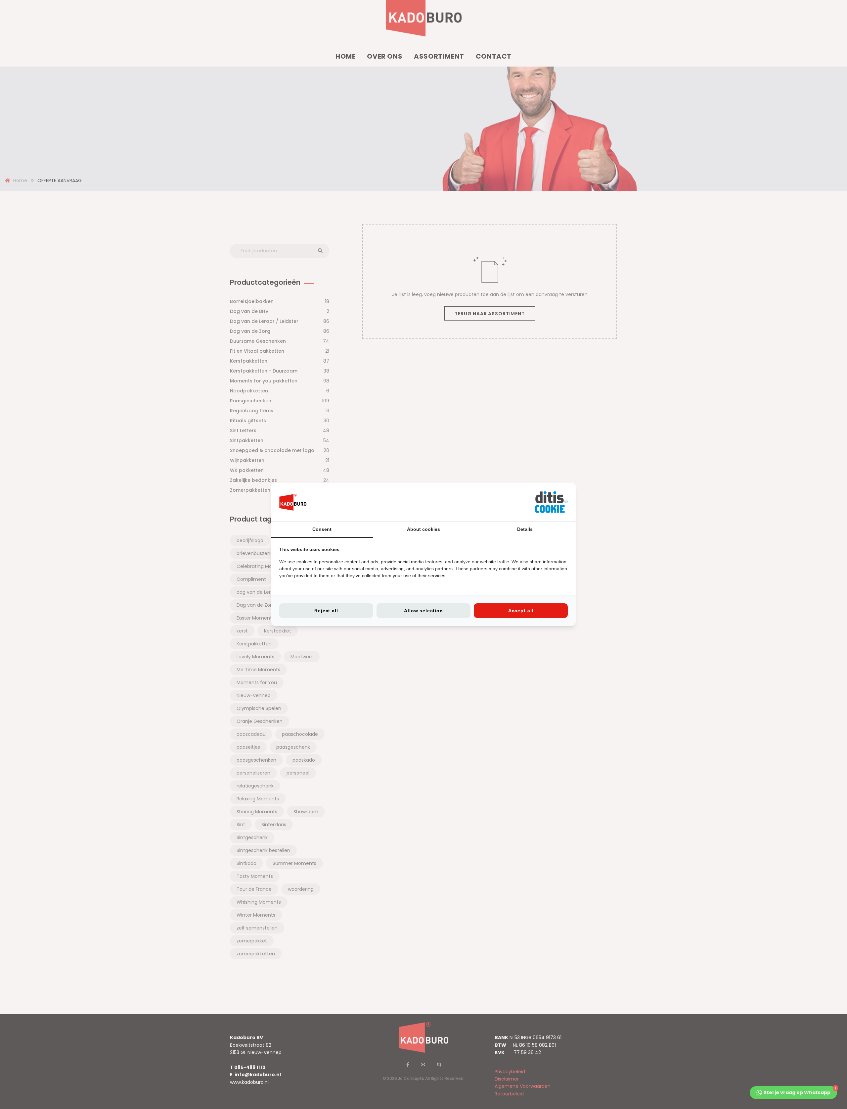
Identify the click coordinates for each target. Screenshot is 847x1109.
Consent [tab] (322, 529)
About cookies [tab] (423, 529)
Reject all (326, 610)
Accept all (520, 610)
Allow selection (423, 610)
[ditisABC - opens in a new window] (551, 502)
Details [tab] (525, 529)
